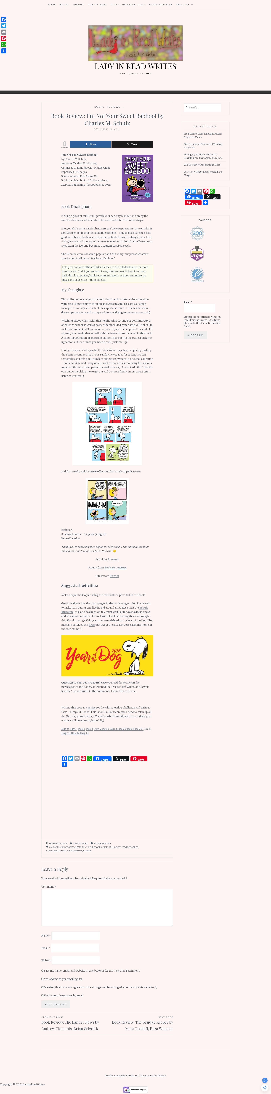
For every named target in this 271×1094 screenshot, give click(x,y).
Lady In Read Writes (135, 66)
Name (46, 935)
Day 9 (139, 728)
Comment (48, 886)
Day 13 (84, 733)
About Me (183, 4)
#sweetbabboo (130, 847)
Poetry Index (97, 4)
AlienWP (161, 1075)
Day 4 (98, 728)
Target (114, 575)
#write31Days (74, 851)
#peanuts (79, 847)
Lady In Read (80, 843)
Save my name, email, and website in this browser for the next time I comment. (92, 970)
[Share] (4, 51)
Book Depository (115, 567)
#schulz (107, 847)
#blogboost (66, 847)
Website (46, 960)
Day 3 (89, 728)
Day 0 (65, 728)
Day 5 (106, 728)
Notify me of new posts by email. (64, 995)
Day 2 (81, 728)
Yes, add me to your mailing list (62, 979)
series (92, 707)
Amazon (113, 559)
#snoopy (116, 847)
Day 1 (73, 728)
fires (92, 624)
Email (45, 947)
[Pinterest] (4, 38)
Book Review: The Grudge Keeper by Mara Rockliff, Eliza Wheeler (142, 1023)
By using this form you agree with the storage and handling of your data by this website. (100, 987)
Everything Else (161, 4)
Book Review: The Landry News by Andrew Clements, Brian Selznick (70, 1023)
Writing (78, 4)
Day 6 (114, 728)
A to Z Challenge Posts (128, 4)
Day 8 (131, 728)
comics (87, 851)
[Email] (4, 32)
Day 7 (123, 728)
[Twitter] (4, 26)
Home (52, 4)
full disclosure (128, 267)
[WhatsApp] (4, 44)
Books (64, 4)
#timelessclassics (56, 851)
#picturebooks (93, 847)
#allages (54, 847)
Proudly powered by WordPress (121, 1075)
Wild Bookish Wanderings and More (202, 165)
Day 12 (75, 733)
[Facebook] (4, 19)
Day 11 (66, 733)
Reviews (113, 106)
